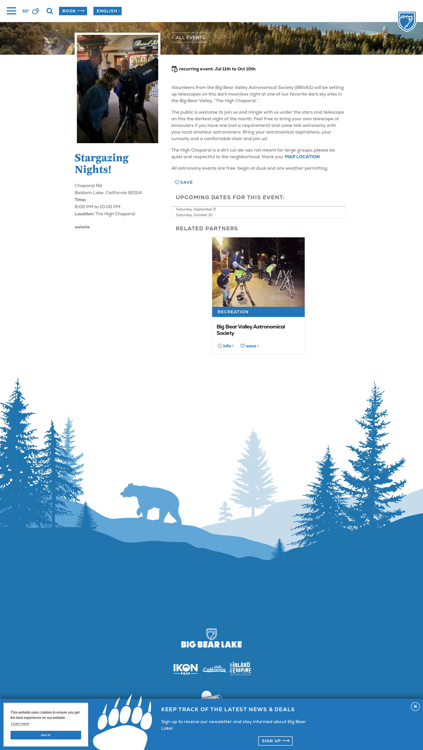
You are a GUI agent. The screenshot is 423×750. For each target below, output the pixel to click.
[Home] (398, 22)
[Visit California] (211, 669)
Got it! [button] (46, 735)
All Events (190, 37)
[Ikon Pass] (183, 669)
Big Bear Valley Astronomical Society (251, 329)
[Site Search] (49, 11)
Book (69, 10)
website (82, 226)
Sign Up (271, 740)
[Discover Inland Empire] (240, 669)
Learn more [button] (20, 724)
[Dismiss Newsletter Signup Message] (415, 706)
